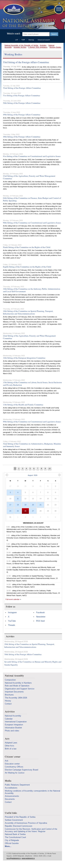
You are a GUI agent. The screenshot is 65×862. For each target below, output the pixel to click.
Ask (6, 761)
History (8, 701)
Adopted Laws (11, 743)
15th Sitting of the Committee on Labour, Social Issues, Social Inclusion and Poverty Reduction (32, 383)
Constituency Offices (14, 767)
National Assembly (14, 675)
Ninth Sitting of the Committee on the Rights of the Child (26, 247)
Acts (7, 738)
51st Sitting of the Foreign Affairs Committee (21, 95)
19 (25, 505)
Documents (10, 799)
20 (33, 505)
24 (10, 511)
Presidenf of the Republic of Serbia (20, 817)
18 (18, 505)
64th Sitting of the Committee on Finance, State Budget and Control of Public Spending (32, 199)
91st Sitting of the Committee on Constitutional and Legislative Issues (32, 156)
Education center (12, 764)
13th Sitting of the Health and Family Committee (23, 404)
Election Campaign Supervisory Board (21, 770)
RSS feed (40, 621)
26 (25, 511)
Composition (10, 680)
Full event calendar (13, 599)
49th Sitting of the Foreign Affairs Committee (21, 114)
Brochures (9, 695)
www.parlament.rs (28, 858)
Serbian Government (14, 820)
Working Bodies (55, 47)
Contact (8, 704)
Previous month (7, 475)
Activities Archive (20, 47)
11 (18, 498)
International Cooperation (16, 722)
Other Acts (9, 746)
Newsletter (40, 617)
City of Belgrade (12, 840)
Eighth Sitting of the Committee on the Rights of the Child (27, 266)
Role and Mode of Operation (17, 686)
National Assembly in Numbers (18, 683)
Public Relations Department (17, 785)
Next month (59, 475)
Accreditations (11, 788)
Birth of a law (10, 749)
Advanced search (44, 40)
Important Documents (14, 692)
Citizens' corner (12, 756)
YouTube (12, 621)
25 (18, 511)
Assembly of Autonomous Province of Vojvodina (26, 823)
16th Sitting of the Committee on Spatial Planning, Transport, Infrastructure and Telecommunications (28, 312)
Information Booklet (13, 728)
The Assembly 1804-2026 (16, 698)
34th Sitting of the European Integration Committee (24, 357)
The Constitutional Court (15, 837)
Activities (43, 45)
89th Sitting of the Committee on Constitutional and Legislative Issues (32, 421)
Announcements (12, 796)
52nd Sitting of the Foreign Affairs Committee (22, 88)
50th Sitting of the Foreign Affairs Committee (21, 103)
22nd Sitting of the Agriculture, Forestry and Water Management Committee (29, 337)
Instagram (12, 612)
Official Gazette (12, 843)
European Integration (14, 725)
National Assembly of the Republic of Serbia (21, 45)
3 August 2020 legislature (37, 47)
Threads (11, 625)
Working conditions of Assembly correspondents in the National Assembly (32, 792)
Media (8, 780)
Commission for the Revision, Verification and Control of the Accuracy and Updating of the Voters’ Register (31, 830)
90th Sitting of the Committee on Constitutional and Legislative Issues (32, 222)
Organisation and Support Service (19, 689)
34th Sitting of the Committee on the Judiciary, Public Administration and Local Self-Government (31, 290)
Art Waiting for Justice (14, 773)
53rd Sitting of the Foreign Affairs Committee (26, 62)
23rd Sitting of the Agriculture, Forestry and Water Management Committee (29, 177)
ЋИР (23, 40)
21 (40, 505)
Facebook (40, 612)
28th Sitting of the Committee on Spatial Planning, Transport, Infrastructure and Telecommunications (29, 645)
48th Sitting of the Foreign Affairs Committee (21, 136)
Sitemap (31, 40)
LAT (16, 40)
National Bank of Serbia (15, 834)
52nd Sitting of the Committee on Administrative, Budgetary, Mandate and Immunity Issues (32, 445)
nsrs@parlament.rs (13, 858)
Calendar (9, 719)
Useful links (11, 812)
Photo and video (12, 731)
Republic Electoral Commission (18, 826)
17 (10, 505)
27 (33, 511)
